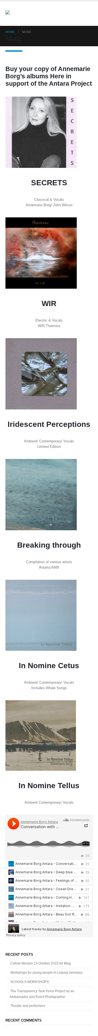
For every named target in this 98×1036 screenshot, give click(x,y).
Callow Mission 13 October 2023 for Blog (40, 963)
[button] (88, 13)
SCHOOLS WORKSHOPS (29, 982)
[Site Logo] (20, 13)
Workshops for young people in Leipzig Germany (46, 973)
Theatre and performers (27, 1006)
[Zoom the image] (41, 99)
